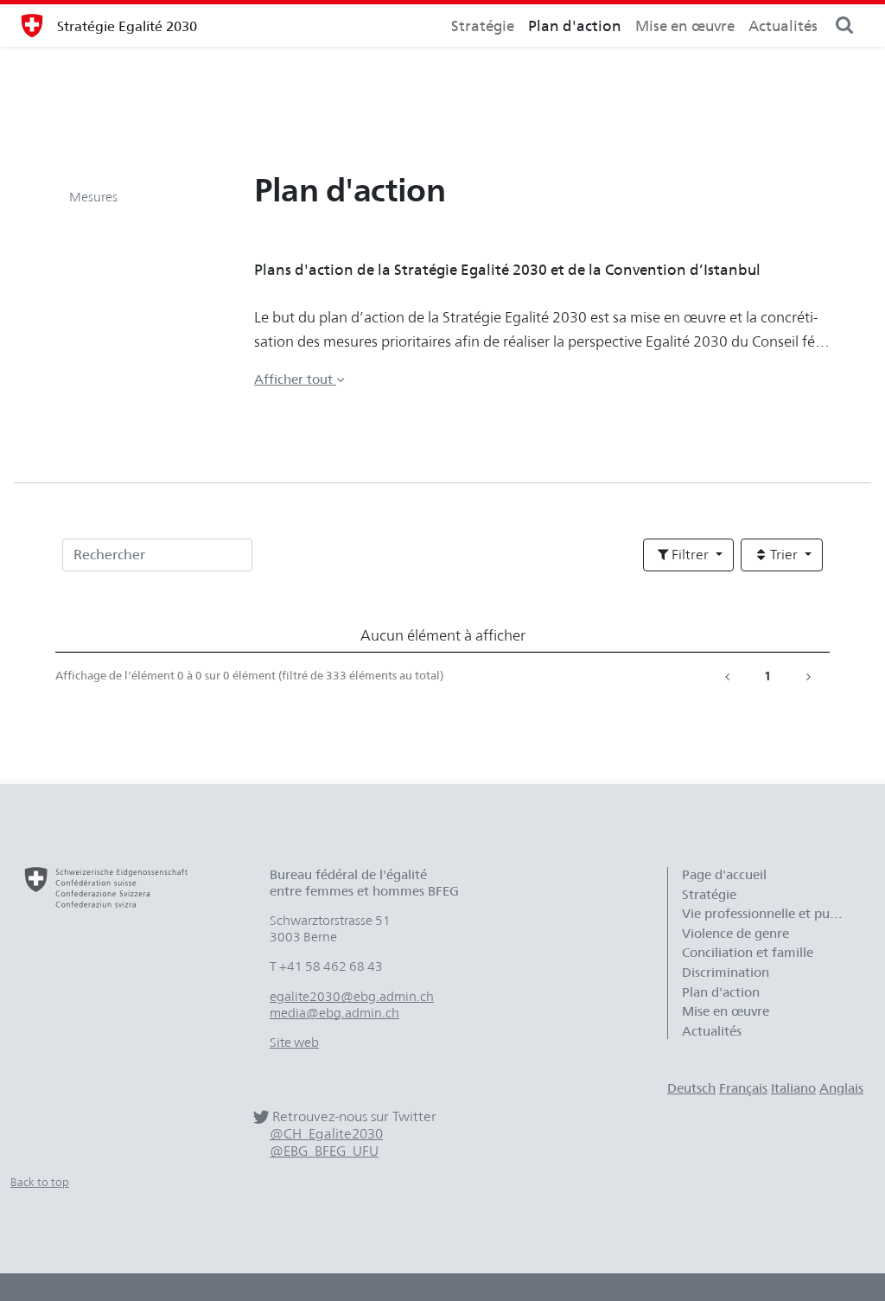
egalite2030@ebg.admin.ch (352, 996)
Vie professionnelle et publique (771, 914)
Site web (294, 1042)
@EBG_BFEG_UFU (324, 1151)
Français (743, 1088)
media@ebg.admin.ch (334, 1013)
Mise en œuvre (685, 26)
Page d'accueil (724, 875)
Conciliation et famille (747, 952)
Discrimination (725, 972)
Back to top (39, 1182)
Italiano (793, 1088)
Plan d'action (574, 26)
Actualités (783, 26)
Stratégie (482, 26)
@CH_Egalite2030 (326, 1134)
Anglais (841, 1088)
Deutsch (691, 1088)
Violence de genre (735, 933)
